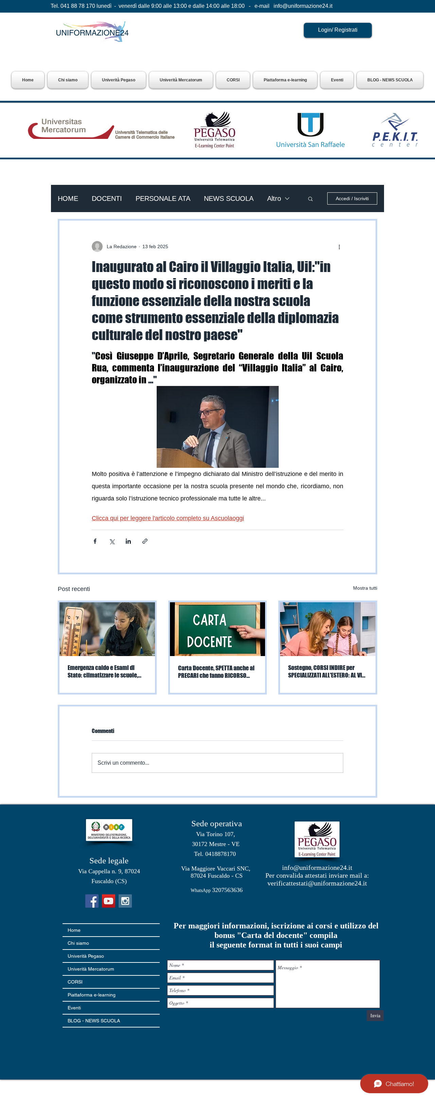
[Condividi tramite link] (145, 541)
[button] (118, 80)
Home (74, 930)
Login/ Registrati (338, 30)
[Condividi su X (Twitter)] (111, 541)
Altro (274, 198)
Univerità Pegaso (86, 956)
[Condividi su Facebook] (95, 541)
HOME (68, 198)
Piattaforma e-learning (92, 995)
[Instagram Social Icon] (125, 901)
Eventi (74, 1007)
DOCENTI (107, 198)
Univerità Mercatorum (91, 969)
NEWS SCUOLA (229, 198)
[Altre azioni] (339, 246)
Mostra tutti (365, 588)
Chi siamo (78, 943)
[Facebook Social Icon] (92, 901)
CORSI (75, 982)
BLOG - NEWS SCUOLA (94, 1020)
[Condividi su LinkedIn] (128, 541)
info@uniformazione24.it (303, 6)
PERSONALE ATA (163, 198)
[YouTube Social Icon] (108, 901)
